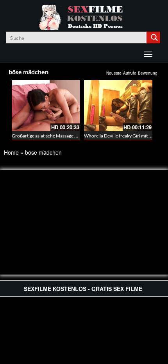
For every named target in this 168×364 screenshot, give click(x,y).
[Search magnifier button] (154, 37)
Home (11, 152)
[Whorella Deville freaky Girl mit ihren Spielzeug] (118, 105)
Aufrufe (129, 73)
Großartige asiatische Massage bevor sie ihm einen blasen (69, 136)
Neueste (114, 73)
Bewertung (147, 73)
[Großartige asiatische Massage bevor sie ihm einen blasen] (46, 105)
